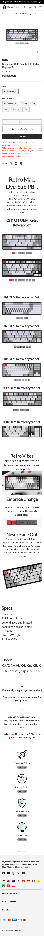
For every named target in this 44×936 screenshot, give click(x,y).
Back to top (22, 851)
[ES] (38, 880)
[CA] (23, 880)
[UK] (8, 880)
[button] (35, 7)
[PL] (13, 885)
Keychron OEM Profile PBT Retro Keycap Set (22, 14)
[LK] (3, 880)
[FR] (33, 880)
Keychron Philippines (14, 930)
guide (11, 737)
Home (4, 14)
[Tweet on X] (11, 163)
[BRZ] (3, 885)
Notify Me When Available (22, 129)
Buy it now (22, 136)
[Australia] (13, 880)
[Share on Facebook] (16, 163)
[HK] (8, 885)
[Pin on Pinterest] (21, 163)
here (37, 671)
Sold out (22, 122)
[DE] (28, 880)
